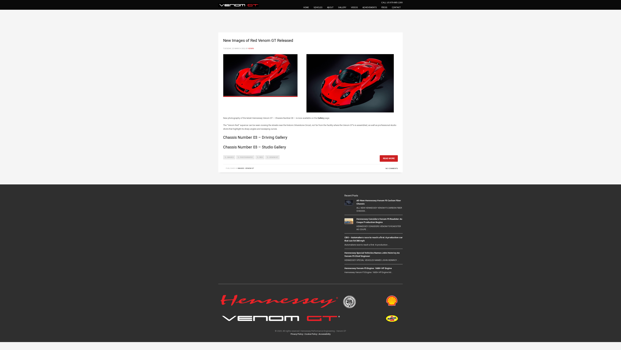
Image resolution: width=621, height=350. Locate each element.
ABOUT (330, 7)
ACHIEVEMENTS (369, 7)
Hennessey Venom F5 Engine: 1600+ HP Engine (368, 268)
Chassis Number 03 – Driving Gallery (255, 137)
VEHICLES (318, 7)
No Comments (392, 168)
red (261, 157)
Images (241, 168)
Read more (389, 158)
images (230, 157)
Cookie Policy (311, 334)
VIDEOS (354, 7)
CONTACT (396, 7)
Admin (251, 48)
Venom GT (273, 157)
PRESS (384, 7)
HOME (306, 7)
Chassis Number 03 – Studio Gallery (254, 147)
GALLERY (342, 7)
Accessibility (325, 334)
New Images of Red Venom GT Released (258, 40)
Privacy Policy (297, 334)
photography (246, 157)
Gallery (321, 118)
